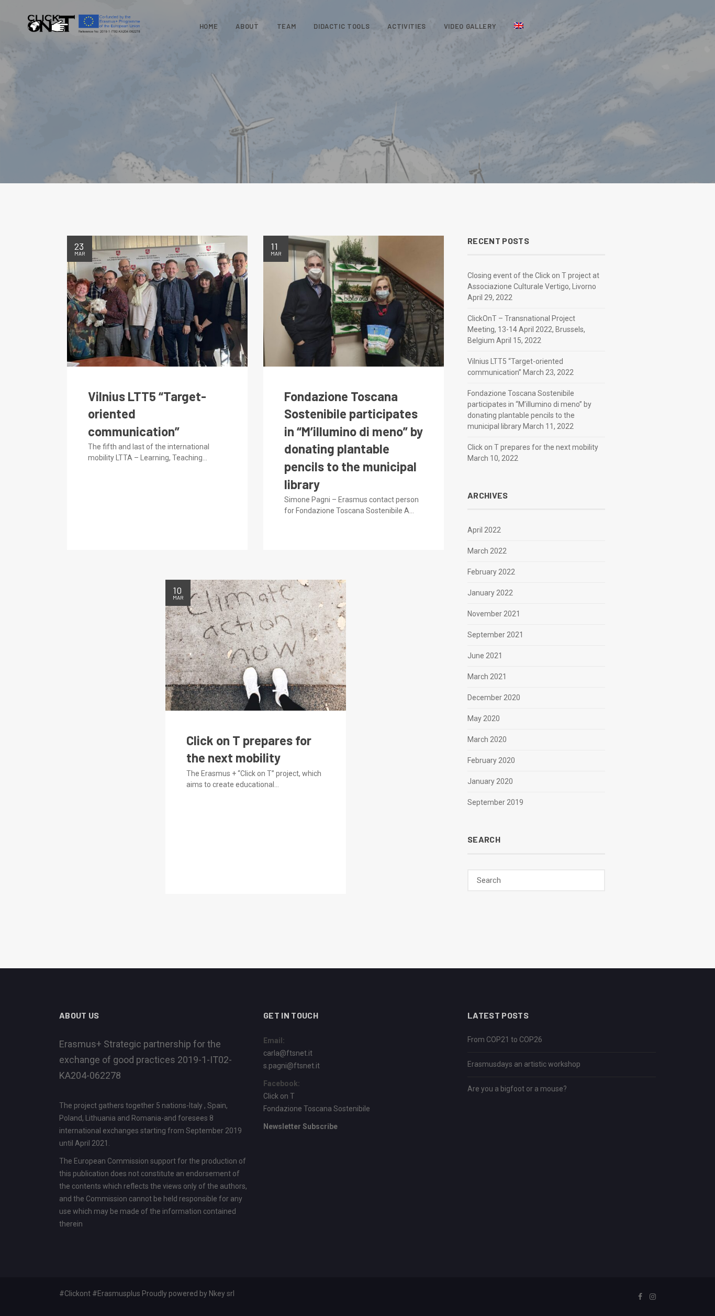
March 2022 (487, 551)
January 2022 (490, 593)
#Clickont (75, 1293)
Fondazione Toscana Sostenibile (316, 1108)
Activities (406, 26)
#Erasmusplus (116, 1293)
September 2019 (495, 802)
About (247, 26)
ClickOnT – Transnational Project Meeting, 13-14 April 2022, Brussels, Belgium (526, 329)
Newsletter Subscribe (300, 1126)
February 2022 (491, 572)
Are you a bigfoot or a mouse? (517, 1089)
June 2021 (484, 655)
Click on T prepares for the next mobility (532, 447)
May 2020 (483, 718)
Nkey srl (221, 1293)
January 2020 (490, 781)
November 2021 (493, 614)
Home (208, 26)
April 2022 (484, 530)
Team (286, 26)
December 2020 (493, 697)
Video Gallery (470, 26)
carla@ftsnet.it (287, 1053)
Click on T (279, 1096)
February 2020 (491, 760)
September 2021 (495, 635)
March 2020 (487, 739)
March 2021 (487, 676)
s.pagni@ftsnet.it (291, 1065)
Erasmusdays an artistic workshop (523, 1064)
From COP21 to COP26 (504, 1039)
